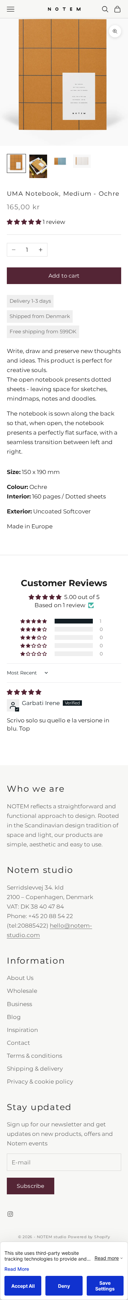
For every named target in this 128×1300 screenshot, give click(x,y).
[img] (24, 692)
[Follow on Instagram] (10, 1214)
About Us (20, 977)
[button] (25, 221)
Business (19, 1004)
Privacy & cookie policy (40, 1081)
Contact (18, 1042)
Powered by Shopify (89, 1236)
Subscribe (30, 1186)
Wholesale (22, 990)
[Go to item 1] (16, 163)
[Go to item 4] (81, 161)
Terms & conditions (34, 1055)
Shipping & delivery (35, 1068)
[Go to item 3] (60, 161)
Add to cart (64, 276)
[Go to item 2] (38, 166)
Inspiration (22, 1029)
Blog (14, 1017)
